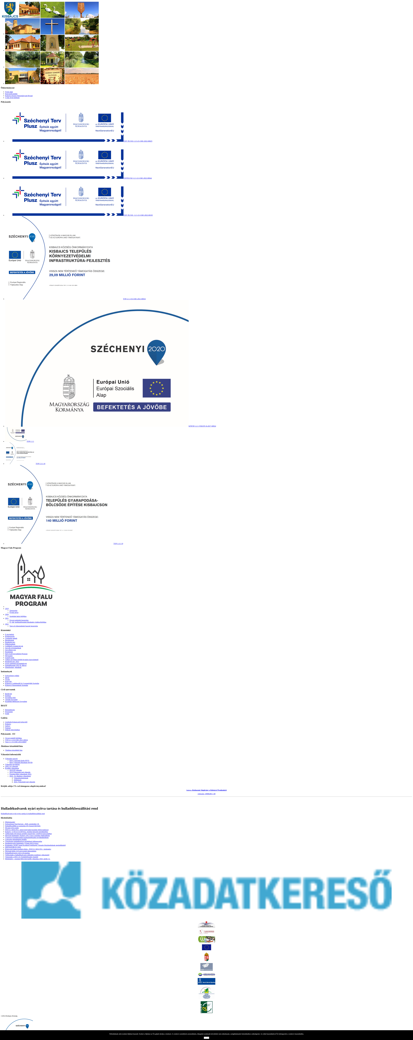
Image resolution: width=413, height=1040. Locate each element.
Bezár (206, 1038)
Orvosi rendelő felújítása (13, 738)
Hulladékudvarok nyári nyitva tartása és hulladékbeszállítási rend (23, 814)
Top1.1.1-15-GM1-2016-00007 (16, 742)
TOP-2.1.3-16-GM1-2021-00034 (16, 740)
